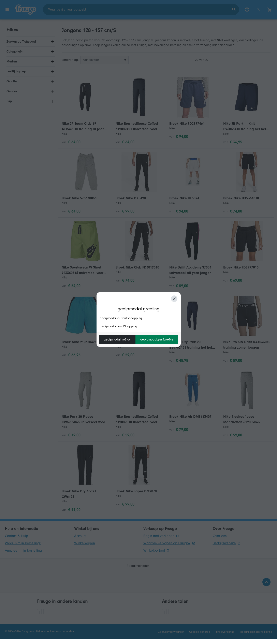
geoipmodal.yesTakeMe (156, 339)
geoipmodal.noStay (117, 339)
